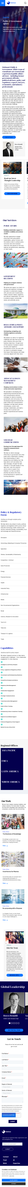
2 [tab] (12, 1023)
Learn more (11, 1175)
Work (5, 1163)
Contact (6, 1157)
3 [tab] (14, 1023)
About (15, 1157)
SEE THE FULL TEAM (14, 1030)
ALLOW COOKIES (14, 1180)
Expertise (16, 1163)
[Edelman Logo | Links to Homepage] (10, 3)
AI (14, 1160)
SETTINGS (13, 1183)
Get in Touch (9, 137)
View (4, 845)
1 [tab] (9, 1023)
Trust (5, 1160)
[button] (2, 3)
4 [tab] (16, 1023)
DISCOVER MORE (12, 193)
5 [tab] (18, 1023)
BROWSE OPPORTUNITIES (16, 975)
